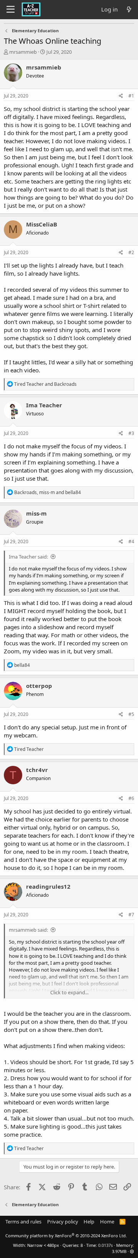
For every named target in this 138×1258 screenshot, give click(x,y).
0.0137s (105, 1245)
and (45, 384)
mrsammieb (23, 51)
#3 (131, 433)
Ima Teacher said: (28, 556)
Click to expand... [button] (69, 992)
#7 (131, 914)
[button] (132, 1251)
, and (47, 492)
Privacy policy (62, 1221)
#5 (131, 714)
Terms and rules (23, 1221)
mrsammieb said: (28, 929)
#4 (131, 541)
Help (89, 1221)
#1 (131, 96)
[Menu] (11, 9)
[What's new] (129, 9)
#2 (131, 252)
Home (107, 1221)
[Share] (121, 96)
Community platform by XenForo (66, 1235)
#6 (131, 798)
